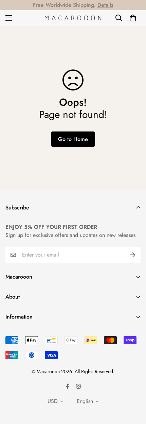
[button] (133, 18)
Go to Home (73, 139)
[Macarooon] (73, 18)
